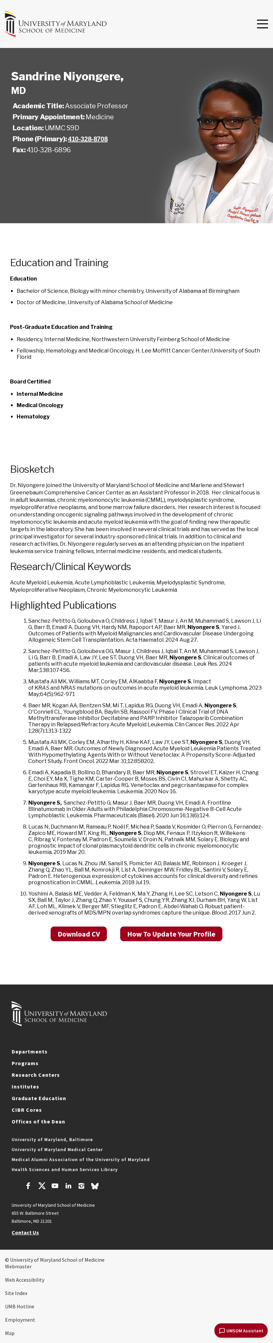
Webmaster (18, 1266)
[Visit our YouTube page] (55, 1186)
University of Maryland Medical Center (57, 1149)
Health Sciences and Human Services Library (65, 1169)
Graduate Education (39, 1098)
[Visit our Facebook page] (28, 1186)
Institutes (25, 1086)
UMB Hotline (19, 1306)
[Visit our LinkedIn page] (68, 1186)
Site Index (16, 1293)
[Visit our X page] (41, 1186)
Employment (20, 1319)
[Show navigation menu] (262, 24)
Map (10, 1333)
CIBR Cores (27, 1109)
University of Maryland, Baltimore (52, 1139)
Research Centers (36, 1074)
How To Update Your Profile (171, 934)
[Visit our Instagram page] (81, 1186)
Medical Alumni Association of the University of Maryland (81, 1159)
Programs (25, 1063)
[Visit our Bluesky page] (95, 1187)
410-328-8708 (88, 139)
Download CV (79, 934)
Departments (30, 1051)
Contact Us (25, 1232)
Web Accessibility (24, 1279)
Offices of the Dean (38, 1121)
